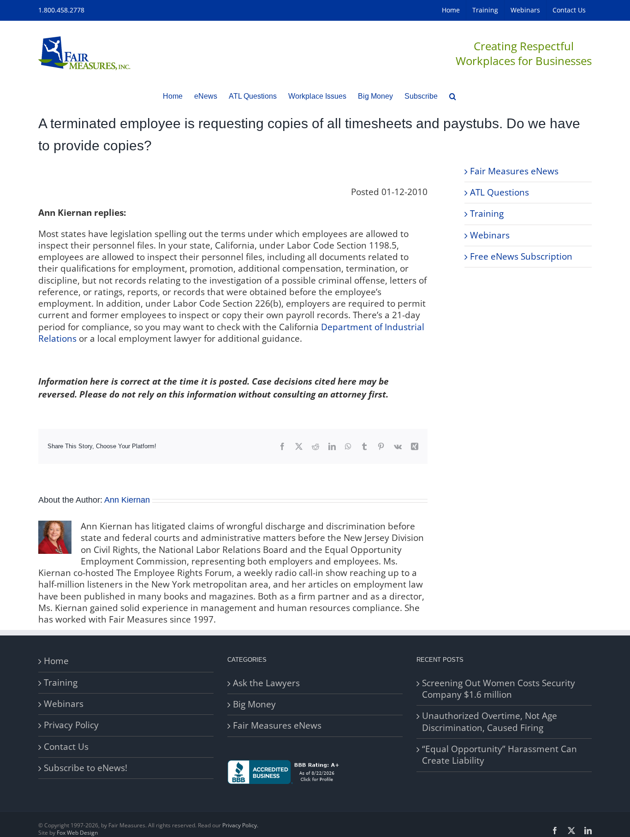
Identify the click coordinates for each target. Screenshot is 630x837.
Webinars (490, 235)
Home (56, 661)
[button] (452, 96)
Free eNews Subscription (521, 256)
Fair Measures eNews (514, 171)
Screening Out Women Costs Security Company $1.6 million (498, 688)
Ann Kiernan (127, 500)
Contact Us (66, 747)
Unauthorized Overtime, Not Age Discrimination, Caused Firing (489, 721)
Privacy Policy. (240, 825)
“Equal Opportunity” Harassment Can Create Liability (499, 754)
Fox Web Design (77, 833)
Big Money (254, 704)
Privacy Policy (71, 725)
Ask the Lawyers (266, 683)
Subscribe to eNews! (85, 768)
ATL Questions (499, 192)
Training (487, 214)
